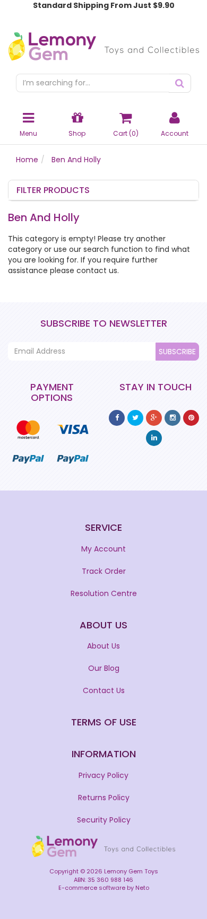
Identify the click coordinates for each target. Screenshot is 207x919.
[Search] (180, 83)
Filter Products (53, 190)
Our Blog (103, 668)
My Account (103, 549)
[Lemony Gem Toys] (103, 43)
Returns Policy (104, 797)
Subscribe (177, 351)
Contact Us (104, 690)
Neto (142, 887)
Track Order (104, 571)
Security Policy (104, 820)
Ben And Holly (76, 159)
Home (27, 159)
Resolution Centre (104, 593)
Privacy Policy (103, 775)
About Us (103, 646)
